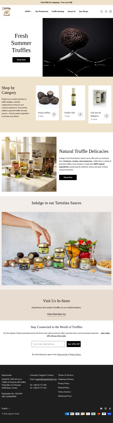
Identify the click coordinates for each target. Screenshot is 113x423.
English (5, 408)
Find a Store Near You (56, 314)
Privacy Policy (63, 383)
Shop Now (21, 60)
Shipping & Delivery (66, 379)
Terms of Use (62, 354)
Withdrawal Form (65, 396)
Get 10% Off (74, 344)
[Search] (101, 11)
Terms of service (64, 392)
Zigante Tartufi (13, 414)
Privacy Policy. (75, 354)
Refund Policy (63, 388)
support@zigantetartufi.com (46, 379)
